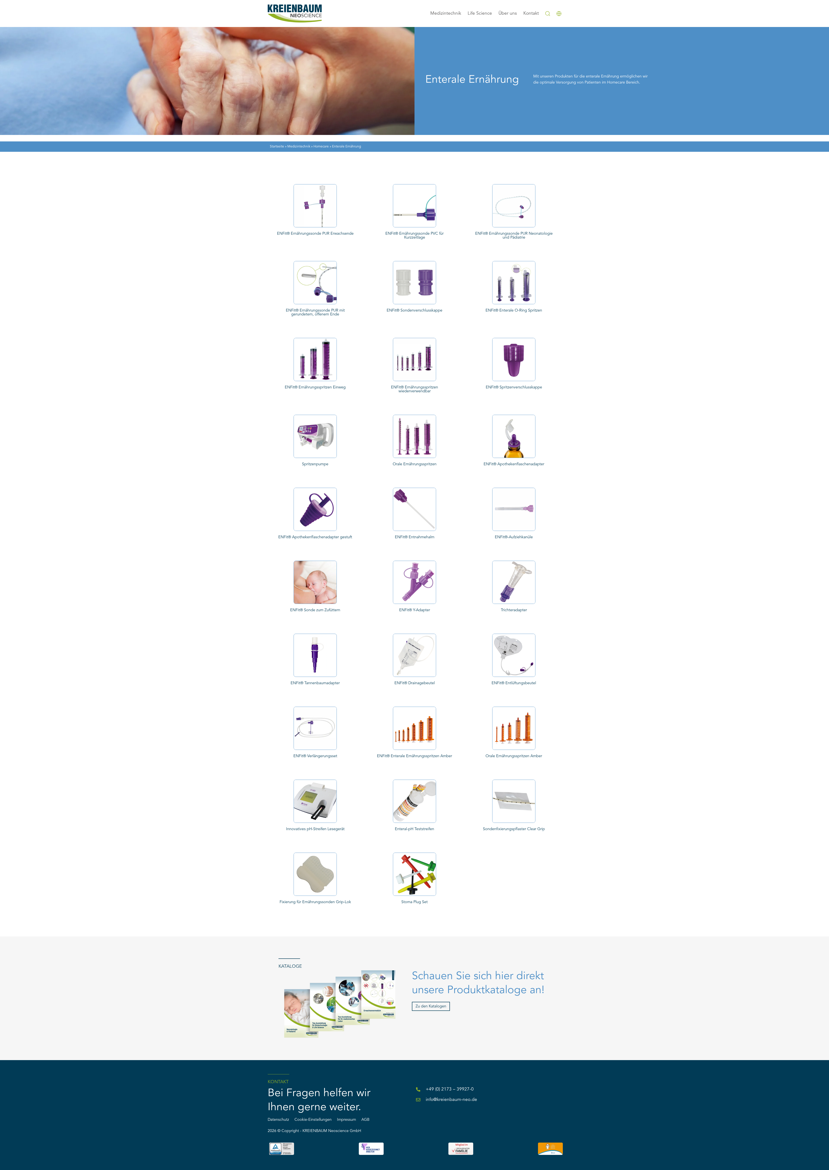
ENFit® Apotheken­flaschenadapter (514, 464)
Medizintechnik (298, 146)
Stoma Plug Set (414, 902)
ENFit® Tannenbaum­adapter (315, 683)
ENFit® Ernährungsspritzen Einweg (315, 387)
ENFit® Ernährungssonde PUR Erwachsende (315, 234)
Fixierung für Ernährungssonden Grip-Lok (315, 902)
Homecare (321, 146)
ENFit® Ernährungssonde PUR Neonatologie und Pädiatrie (514, 235)
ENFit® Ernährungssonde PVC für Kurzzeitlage (414, 235)
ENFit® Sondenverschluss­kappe (414, 310)
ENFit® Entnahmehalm (414, 537)
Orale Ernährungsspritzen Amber (514, 756)
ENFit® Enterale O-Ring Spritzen (514, 310)
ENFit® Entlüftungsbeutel (514, 683)
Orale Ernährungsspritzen (415, 464)
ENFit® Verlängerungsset (315, 756)
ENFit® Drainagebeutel (414, 683)
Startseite (277, 146)
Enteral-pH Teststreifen (414, 829)
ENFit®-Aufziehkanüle (514, 537)
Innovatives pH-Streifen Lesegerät (315, 829)
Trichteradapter (514, 610)
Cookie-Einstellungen (313, 1120)
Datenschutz (278, 1120)
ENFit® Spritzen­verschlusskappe (514, 387)
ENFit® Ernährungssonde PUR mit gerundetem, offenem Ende (315, 312)
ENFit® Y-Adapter (414, 610)
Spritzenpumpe (315, 464)
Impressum (346, 1120)
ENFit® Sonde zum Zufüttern (315, 610)
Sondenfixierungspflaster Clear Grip (514, 829)
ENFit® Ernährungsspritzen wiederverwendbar (414, 389)
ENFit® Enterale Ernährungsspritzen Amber (414, 756)
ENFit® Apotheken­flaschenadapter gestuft (315, 537)
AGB (365, 1120)
